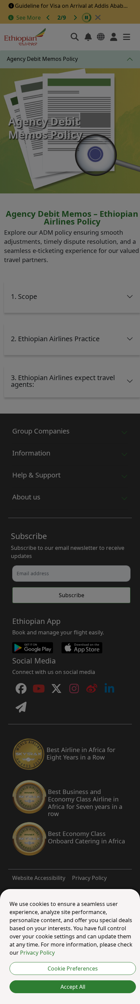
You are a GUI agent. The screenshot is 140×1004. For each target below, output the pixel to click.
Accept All (72, 986)
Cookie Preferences (73, 968)
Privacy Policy (37, 952)
